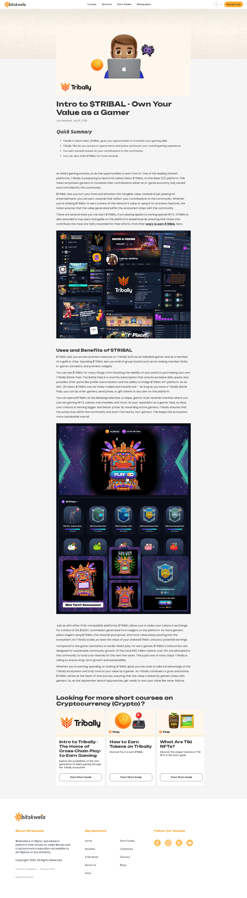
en (217, 4)
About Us (107, 4)
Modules (90, 849)
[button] (217, 4)
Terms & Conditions (26, 869)
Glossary (125, 856)
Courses (91, 4)
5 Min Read (91, 857)
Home (88, 841)
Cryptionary (126, 848)
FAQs (88, 873)
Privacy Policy (47, 869)
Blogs (123, 865)
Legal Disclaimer (24, 877)
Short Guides (124, 4)
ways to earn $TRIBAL (160, 224)
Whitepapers (144, 4)
